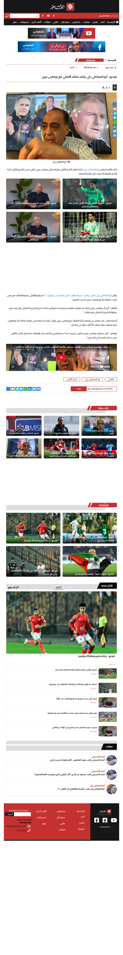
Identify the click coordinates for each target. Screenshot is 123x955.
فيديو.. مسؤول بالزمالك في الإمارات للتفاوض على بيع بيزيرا (34, 572)
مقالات (47, 22)
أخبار (103, 22)
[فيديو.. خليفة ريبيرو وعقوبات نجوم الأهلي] (99, 448)
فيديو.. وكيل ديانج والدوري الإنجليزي (24, 456)
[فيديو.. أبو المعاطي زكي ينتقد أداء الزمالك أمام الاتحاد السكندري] (90, 528)
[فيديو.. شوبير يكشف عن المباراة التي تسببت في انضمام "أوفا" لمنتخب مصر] (90, 227)
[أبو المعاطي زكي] (111, 789)
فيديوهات (24, 22)
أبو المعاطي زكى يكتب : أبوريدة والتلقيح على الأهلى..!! (81, 789)
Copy (79, 389)
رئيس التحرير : (108, 16)
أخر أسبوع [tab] (13, 587)
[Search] (8, 16)
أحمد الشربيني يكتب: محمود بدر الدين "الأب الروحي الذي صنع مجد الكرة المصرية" (69, 774)
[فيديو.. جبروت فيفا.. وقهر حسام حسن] (90, 561)
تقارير (95, 22)
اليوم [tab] (58, 587)
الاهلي (111, 379)
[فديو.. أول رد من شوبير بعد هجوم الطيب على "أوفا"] (33, 194)
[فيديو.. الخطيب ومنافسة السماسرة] (24, 426)
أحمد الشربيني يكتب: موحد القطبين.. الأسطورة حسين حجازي (77, 760)
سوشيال (65, 22)
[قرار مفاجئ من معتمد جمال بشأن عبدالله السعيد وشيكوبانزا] (108, 717)
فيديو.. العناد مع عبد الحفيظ (65, 433)
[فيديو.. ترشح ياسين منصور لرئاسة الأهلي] (99, 426)
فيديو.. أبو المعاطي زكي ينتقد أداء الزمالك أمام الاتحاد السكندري (92, 539)
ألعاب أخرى (36, 22)
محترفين (76, 22)
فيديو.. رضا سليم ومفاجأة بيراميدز (40, 540)
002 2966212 (22, 830)
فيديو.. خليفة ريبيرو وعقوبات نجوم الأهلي (100, 454)
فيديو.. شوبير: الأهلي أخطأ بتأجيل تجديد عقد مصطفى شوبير (90, 205)
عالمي (55, 22)
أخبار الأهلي (71, 379)
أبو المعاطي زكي (91, 169)
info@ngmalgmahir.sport (16, 826)
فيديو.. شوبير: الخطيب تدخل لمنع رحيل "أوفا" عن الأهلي (33, 238)
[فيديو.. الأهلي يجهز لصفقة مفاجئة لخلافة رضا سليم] (108, 673)
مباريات (86, 22)
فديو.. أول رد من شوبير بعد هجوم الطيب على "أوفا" (33, 205)
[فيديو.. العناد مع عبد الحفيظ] (61, 426)
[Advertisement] (61, 264)
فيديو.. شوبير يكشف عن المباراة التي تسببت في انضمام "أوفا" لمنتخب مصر (89, 238)
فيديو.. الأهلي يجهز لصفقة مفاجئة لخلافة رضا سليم (76, 670)
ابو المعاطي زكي (92, 379)
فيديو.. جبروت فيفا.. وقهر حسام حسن (94, 573)
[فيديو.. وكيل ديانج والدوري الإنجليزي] (24, 448)
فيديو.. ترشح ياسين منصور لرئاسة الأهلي (100, 432)
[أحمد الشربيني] (111, 760)
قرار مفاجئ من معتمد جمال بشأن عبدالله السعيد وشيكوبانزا (72, 713)
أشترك (10, 814)
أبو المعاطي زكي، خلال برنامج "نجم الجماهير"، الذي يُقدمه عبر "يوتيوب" (78, 295)
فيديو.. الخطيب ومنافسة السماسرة (24, 433)
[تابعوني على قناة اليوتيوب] (61, 33)
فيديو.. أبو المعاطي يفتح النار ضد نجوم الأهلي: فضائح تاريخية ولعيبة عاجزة (62, 454)
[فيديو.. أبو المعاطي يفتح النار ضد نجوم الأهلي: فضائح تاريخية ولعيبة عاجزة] (61, 448)
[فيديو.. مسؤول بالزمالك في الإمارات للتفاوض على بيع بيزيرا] (33, 561)
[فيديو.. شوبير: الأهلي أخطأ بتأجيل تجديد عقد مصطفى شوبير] (90, 194)
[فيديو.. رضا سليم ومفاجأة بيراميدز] (33, 528)
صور (15, 22)
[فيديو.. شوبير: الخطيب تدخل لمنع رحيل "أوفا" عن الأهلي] (33, 227)
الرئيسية (111, 22)
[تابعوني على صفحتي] (61, 46)
